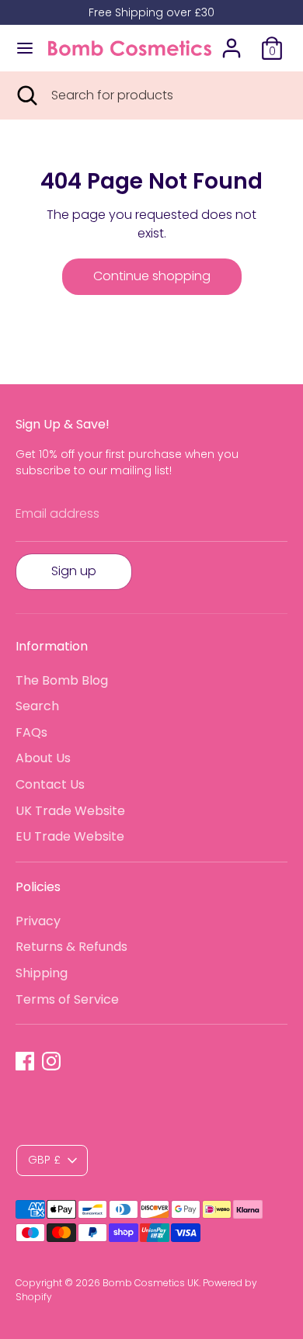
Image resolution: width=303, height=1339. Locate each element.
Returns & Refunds (71, 947)
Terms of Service (67, 999)
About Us (43, 758)
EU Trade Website (70, 836)
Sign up (73, 571)
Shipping (42, 973)
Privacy (38, 921)
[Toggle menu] (24, 48)
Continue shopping (152, 276)
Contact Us (50, 784)
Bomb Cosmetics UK (151, 1282)
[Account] (231, 41)
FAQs (31, 732)
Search (37, 706)
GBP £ (44, 1159)
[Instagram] (51, 1061)
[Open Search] (26, 95)
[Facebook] (25, 1061)
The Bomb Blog (62, 680)
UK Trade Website (70, 811)
